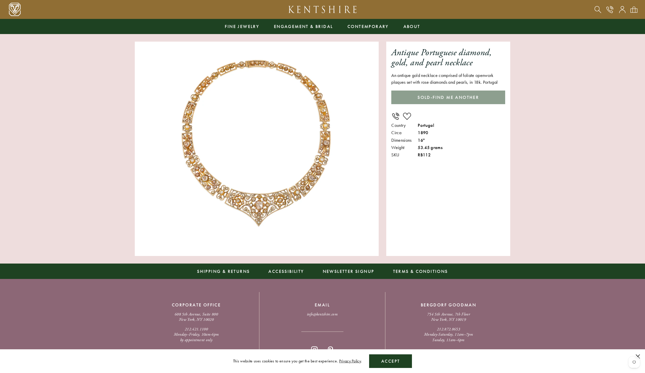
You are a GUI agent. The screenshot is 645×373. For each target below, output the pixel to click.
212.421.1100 (196, 329)
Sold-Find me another (448, 97)
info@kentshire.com (322, 314)
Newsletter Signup (348, 271)
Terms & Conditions (420, 271)
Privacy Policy (350, 361)
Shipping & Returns (223, 271)
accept (390, 361)
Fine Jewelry (242, 26)
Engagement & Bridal (303, 26)
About (411, 26)
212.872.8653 (448, 329)
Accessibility (286, 271)
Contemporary (368, 26)
